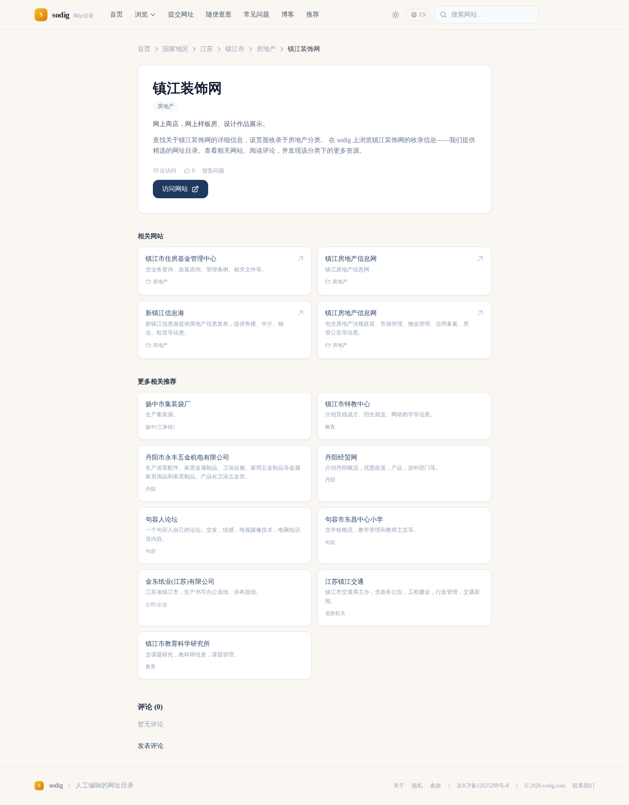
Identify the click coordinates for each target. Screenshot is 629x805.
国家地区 (175, 49)
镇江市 (235, 49)
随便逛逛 (219, 14)
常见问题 (256, 14)
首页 (116, 14)
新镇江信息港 (165, 313)
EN (422, 15)
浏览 (141, 14)
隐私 (417, 785)
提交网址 (181, 14)
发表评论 (150, 745)
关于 (398, 785)
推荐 (312, 14)
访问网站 (175, 188)
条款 (435, 785)
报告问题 (213, 170)
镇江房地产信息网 (351, 258)
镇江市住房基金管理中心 (181, 258)
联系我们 (583, 785)
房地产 (266, 49)
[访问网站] (300, 259)
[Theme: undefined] (395, 14)
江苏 (206, 49)
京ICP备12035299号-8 (483, 785)
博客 (287, 14)
